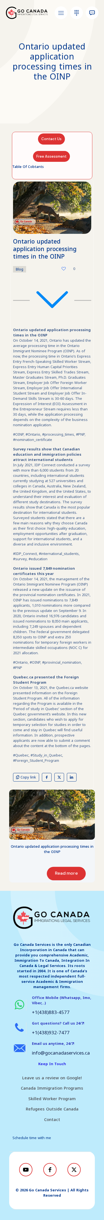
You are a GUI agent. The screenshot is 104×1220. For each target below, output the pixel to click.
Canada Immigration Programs (52, 1088)
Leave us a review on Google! (52, 1078)
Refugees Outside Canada (52, 1109)
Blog (19, 269)
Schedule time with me (31, 1137)
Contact (52, 1120)
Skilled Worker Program (52, 1099)
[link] (52, 815)
